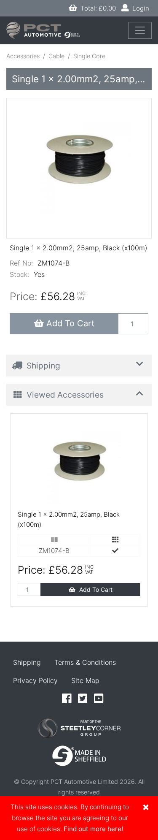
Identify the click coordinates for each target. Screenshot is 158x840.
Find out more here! (93, 829)
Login (139, 8)
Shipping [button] (42, 365)
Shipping (27, 662)
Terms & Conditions (85, 662)
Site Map (85, 680)
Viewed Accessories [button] (64, 395)
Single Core (89, 56)
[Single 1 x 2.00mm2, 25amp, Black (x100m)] (79, 164)
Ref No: (21, 263)
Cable (56, 56)
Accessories (23, 56)
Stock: (19, 274)
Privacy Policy (35, 680)
